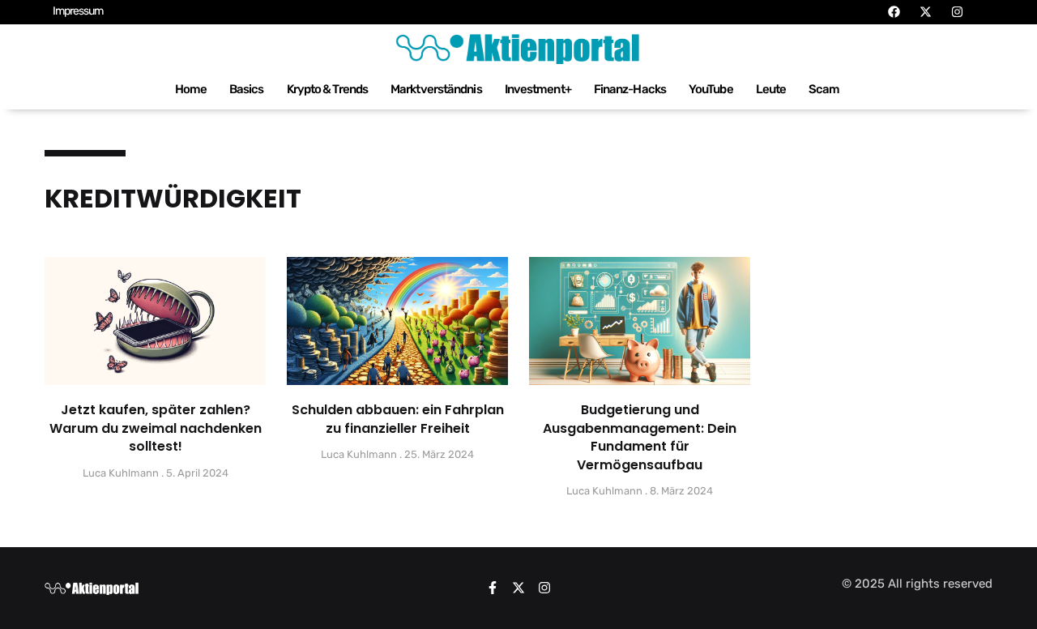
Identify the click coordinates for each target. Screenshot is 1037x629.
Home (191, 89)
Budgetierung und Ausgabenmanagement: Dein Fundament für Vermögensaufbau (639, 436)
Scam (824, 89)
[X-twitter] (518, 588)
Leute (771, 89)
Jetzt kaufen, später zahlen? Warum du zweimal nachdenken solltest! (155, 428)
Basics (246, 89)
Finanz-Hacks (630, 89)
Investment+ (538, 89)
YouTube (711, 89)
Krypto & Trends (328, 89)
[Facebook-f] (493, 588)
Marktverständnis (436, 89)
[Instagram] (544, 588)
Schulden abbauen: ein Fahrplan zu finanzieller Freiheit (398, 418)
